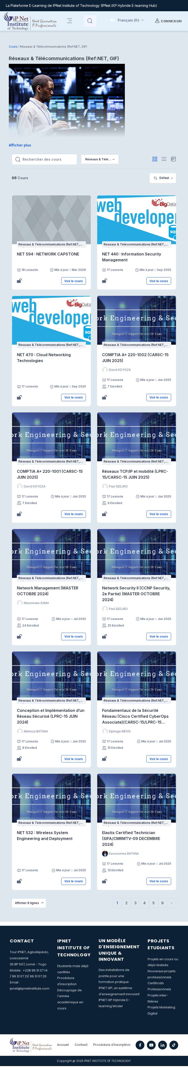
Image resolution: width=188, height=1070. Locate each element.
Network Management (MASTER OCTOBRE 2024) (47, 590)
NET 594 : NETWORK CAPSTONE (48, 254)
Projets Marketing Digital (161, 1010)
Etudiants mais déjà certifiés (72, 969)
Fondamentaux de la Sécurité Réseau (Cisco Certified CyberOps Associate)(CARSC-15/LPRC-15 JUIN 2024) (135, 716)
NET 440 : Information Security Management (131, 257)
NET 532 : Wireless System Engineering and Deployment (44, 835)
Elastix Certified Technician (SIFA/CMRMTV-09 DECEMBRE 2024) (131, 838)
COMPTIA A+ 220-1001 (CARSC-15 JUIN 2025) (50, 474)
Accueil (63, 1044)
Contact (81, 1044)
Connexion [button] (171, 21)
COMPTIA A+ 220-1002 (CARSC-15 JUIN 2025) (135, 357)
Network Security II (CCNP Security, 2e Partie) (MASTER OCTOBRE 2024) (136, 593)
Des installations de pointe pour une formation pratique (114, 976)
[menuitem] (162, 178)
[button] (127, 21)
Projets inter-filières (158, 998)
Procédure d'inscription (67, 981)
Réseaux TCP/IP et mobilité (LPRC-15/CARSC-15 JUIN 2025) (135, 474)
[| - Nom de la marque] (30, 21)
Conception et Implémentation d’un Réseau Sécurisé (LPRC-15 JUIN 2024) (50, 716)
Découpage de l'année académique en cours (70, 999)
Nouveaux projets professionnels (162, 974)
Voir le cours (73, 281)
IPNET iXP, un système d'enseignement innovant (119, 991)
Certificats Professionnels (159, 986)
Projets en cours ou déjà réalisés (163, 962)
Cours (13, 46)
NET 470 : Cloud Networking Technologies (44, 357)
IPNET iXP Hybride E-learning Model (114, 1003)
